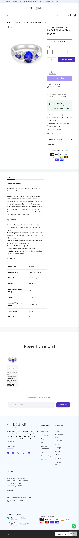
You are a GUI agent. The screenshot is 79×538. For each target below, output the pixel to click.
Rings (57, 444)
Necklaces (58, 451)
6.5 (57, 52)
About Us (44, 432)
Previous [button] (11, 54)
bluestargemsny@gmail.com (32, 1)
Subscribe (63, 405)
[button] (58, 16)
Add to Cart (63, 534)
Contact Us (45, 435)
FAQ (42, 452)
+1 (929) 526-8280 (51, 1)
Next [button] (39, 54)
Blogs (43, 439)
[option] (25, 52)
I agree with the (58, 72)
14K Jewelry (59, 455)
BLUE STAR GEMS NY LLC (12, 373)
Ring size (10, 532)
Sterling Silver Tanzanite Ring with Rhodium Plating (11, 379)
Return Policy (46, 456)
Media (43, 442)
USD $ (5, 15)
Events (43, 459)
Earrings (58, 448)
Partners (58, 458)
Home (9, 22)
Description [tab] (11, 177)
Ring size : (51, 47)
